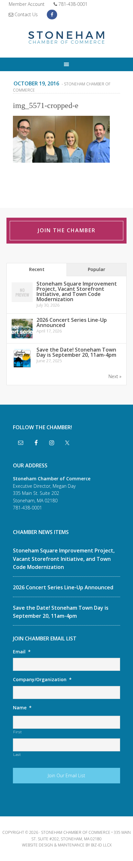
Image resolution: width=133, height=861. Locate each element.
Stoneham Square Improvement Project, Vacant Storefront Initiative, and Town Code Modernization (76, 291)
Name (22, 708)
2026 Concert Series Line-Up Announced (71, 322)
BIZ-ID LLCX (101, 845)
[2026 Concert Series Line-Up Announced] (22, 338)
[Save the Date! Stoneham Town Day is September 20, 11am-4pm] (22, 368)
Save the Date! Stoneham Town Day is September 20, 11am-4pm (76, 352)
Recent (37, 269)
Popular (96, 269)
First (17, 731)
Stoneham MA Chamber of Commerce (66, 38)
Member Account (27, 4)
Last (17, 754)
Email (22, 652)
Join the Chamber (67, 230)
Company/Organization (42, 679)
